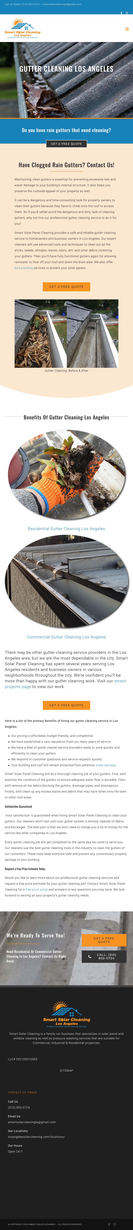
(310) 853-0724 (31, 4)
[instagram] (127, 13)
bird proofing (24, 268)
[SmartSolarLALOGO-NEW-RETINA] (22, 19)
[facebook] (121, 13)
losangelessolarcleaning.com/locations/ (36, 1137)
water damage (106, 765)
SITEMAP (66, 1070)
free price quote (37, 889)
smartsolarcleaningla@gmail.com (62, 4)
